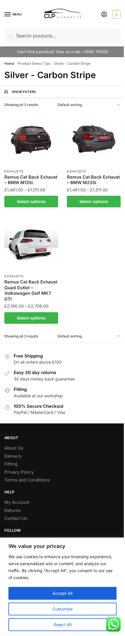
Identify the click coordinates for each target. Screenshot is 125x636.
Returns (12, 510)
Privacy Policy (19, 472)
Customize (63, 608)
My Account (16, 502)
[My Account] (104, 15)
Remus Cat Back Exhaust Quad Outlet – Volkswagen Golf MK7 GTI (30, 290)
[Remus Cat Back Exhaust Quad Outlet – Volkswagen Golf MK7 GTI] (31, 244)
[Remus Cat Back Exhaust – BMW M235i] (94, 139)
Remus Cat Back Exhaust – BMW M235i (93, 180)
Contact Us (15, 518)
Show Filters (24, 92)
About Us (13, 448)
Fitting (10, 464)
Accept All (62, 593)
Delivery (13, 456)
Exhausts (14, 171)
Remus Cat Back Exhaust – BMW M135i (30, 180)
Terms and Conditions (27, 480)
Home (9, 63)
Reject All (63, 624)
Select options (31, 201)
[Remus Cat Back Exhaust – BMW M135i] (31, 139)
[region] (62, 587)
